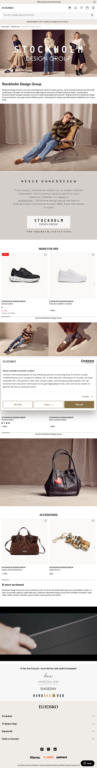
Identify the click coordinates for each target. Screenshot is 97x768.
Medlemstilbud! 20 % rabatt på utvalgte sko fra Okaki (47, 22)
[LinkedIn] (55, 749)
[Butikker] (70, 8)
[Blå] (9, 423)
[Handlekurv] (87, 8)
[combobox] (46, 15)
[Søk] (92, 15)
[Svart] (4, 423)
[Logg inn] (76, 8)
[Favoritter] (81, 8)
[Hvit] (4, 307)
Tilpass (47, 404)
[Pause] (94, 2)
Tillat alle (79, 404)
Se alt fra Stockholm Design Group (48, 318)
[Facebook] (42, 749)
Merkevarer (15, 27)
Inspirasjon (5, 27)
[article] (25, 280)
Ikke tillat (18, 404)
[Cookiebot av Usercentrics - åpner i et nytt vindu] (83, 361)
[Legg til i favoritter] (45, 255)
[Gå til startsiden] (7, 7)
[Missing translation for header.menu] (93, 8)
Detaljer (85, 396)
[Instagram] (48, 749)
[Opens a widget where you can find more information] (87, 763)
